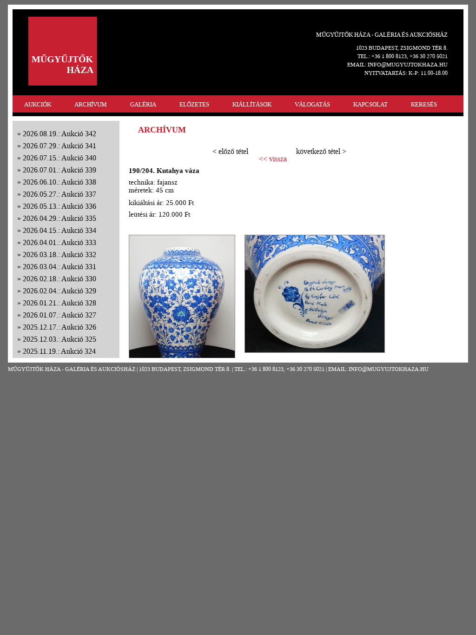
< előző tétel (230, 151)
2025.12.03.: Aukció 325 (59, 339)
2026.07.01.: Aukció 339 (59, 170)
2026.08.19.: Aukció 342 (59, 134)
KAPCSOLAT (370, 104)
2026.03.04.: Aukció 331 (59, 266)
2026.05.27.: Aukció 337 (59, 194)
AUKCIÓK (37, 104)
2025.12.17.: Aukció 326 (59, 327)
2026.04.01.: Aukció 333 (59, 242)
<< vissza (273, 159)
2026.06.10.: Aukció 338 (59, 182)
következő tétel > (321, 151)
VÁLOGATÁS (312, 104)
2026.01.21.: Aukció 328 (59, 303)
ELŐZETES (194, 104)
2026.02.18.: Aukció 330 (59, 279)
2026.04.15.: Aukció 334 (59, 230)
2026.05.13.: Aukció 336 (59, 206)
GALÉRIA (143, 104)
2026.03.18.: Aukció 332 (59, 254)
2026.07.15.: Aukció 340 (59, 158)
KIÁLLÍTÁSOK (251, 104)
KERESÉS (424, 104)
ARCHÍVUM (90, 104)
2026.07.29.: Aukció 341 (59, 146)
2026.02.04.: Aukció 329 (59, 291)
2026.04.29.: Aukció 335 (59, 218)
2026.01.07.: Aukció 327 (59, 315)
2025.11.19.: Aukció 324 (59, 351)
